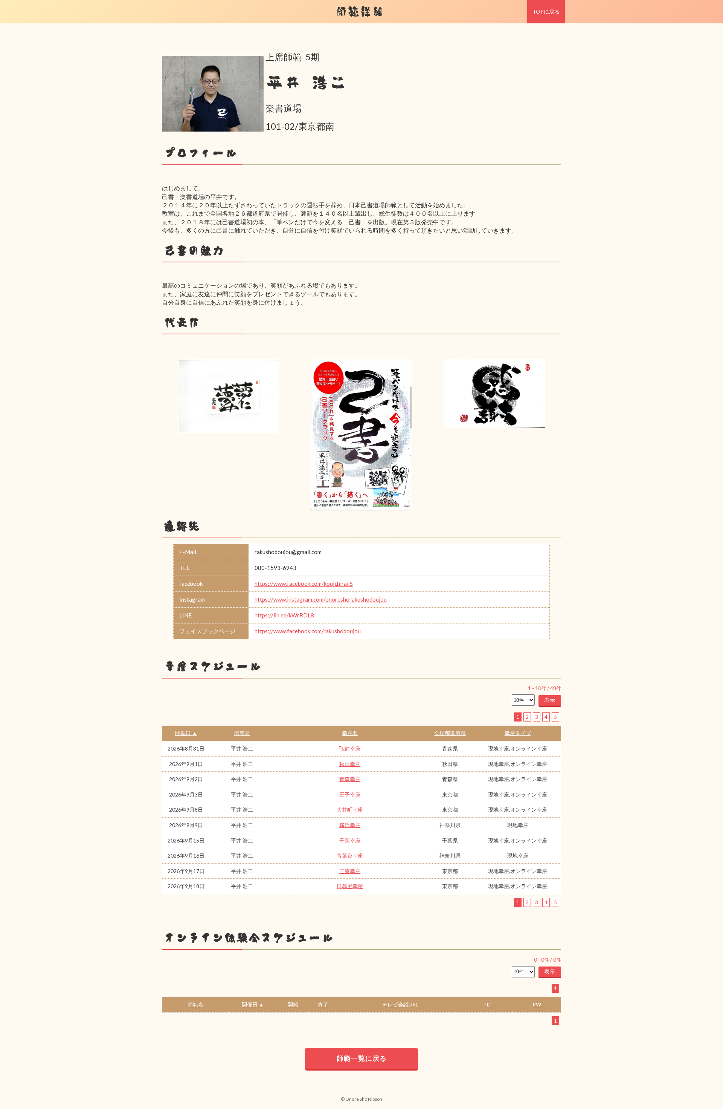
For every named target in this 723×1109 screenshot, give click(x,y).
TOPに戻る (546, 11)
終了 (323, 1004)
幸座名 (350, 733)
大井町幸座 (350, 809)
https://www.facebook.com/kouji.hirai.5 (304, 583)
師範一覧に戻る (362, 1058)
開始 (293, 1004)
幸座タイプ (518, 733)
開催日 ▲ (186, 733)
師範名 (242, 733)
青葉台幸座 (350, 855)
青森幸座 (349, 779)
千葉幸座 (349, 840)
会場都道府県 (450, 733)
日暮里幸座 (350, 886)
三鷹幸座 (349, 871)
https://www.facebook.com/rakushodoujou (308, 631)
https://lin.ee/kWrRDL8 (284, 615)
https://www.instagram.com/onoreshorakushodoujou (321, 599)
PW (536, 1004)
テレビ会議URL (400, 1004)
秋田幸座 (349, 764)
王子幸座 (349, 794)
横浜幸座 (349, 825)
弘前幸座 (349, 748)
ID (488, 1004)
